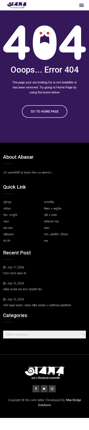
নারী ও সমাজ (50, 215)
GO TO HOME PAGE (45, 111)
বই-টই (6, 241)
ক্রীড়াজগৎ (8, 234)
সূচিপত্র (7, 202)
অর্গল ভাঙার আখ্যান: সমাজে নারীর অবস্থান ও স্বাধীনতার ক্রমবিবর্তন (37, 305)
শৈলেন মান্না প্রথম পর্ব (14, 273)
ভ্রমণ (47, 228)
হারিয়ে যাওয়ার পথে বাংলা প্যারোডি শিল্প (22, 289)
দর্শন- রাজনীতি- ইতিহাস (56, 234)
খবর (46, 241)
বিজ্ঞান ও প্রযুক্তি (52, 209)
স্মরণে (6, 221)
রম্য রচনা (8, 228)
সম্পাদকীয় (49, 202)
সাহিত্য (7, 209)
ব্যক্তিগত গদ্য (51, 221)
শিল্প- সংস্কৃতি (10, 215)
